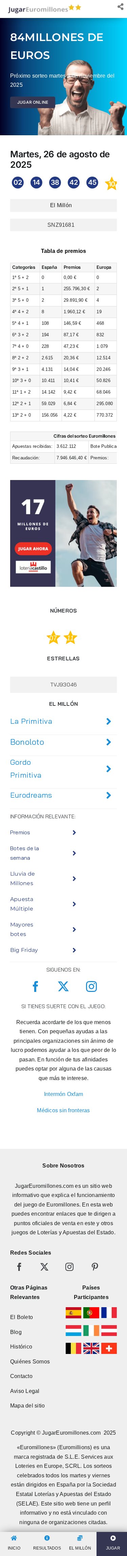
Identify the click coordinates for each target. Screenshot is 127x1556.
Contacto (21, 1376)
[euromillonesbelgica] (73, 1345)
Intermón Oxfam (63, 1094)
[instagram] (91, 986)
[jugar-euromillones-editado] (42, 6)
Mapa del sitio (27, 1406)
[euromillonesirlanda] (91, 1328)
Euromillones (62, 1205)
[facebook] (35, 986)
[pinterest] (95, 1267)
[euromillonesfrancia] (109, 1310)
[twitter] (63, 986)
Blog (16, 1332)
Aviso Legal (25, 1391)
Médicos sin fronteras (63, 1110)
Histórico (21, 1347)
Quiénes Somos (30, 1361)
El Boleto (21, 1317)
